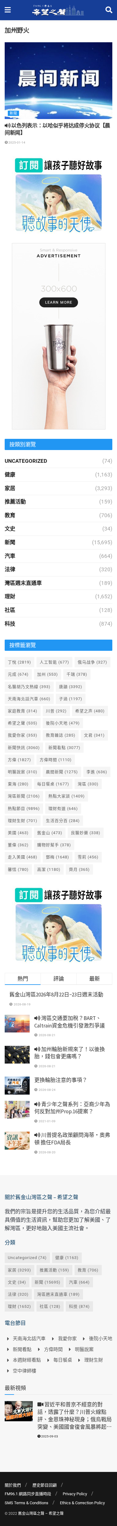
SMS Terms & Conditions (26, 1503)
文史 (10, 529)
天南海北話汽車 (29, 698)
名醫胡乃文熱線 (29, 686)
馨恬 (18, 869)
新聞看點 (64, 747)
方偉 (19, 759)
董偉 (18, 845)
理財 (10, 596)
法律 (10, 569)
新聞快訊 (24, 747)
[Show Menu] (8, 10)
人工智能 (54, 662)
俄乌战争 (92, 662)
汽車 (10, 556)
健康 (10, 474)
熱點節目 (24, 808)
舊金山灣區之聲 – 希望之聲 (41, 1513)
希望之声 (90, 711)
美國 (18, 832)
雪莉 (88, 857)
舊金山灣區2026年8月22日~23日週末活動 (56, 994)
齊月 (79, 869)
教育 (10, 515)
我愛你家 (22, 735)
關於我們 (13, 1485)
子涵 (70, 698)
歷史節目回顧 (44, 1485)
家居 (10, 488)
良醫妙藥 (85, 832)
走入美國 (22, 857)
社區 (10, 610)
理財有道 (63, 808)
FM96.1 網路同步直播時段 (28, 1494)
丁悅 (19, 662)
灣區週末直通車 (23, 583)
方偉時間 (56, 759)
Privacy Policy (75, 1494)
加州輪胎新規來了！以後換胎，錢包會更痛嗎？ (69, 1053)
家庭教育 (22, 711)
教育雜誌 (61, 735)
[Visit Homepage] (58, 10)
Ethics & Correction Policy (82, 1503)
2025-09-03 (49, 1436)
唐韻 (70, 686)
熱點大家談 (66, 796)
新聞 (13, 113)
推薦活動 (15, 502)
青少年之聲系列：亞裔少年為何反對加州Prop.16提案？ (72, 1108)
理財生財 (22, 820)
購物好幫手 (54, 845)
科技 (10, 624)
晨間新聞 (62, 772)
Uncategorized (26, 461)
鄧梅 (57, 857)
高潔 (49, 869)
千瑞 (76, 674)
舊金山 (49, 832)
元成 (18, 674)
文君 (94, 735)
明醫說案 (22, 772)
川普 (56, 711)
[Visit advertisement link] (58, 195)
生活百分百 (63, 820)
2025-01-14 (16, 142)
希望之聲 (22, 723)
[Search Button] (108, 10)
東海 (18, 784)
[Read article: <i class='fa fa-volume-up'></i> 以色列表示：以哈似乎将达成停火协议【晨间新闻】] (58, 80)
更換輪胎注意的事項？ (60, 1080)
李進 (96, 772)
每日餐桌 (53, 784)
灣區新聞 (24, 796)
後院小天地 (63, 723)
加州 (47, 674)
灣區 (88, 784)
